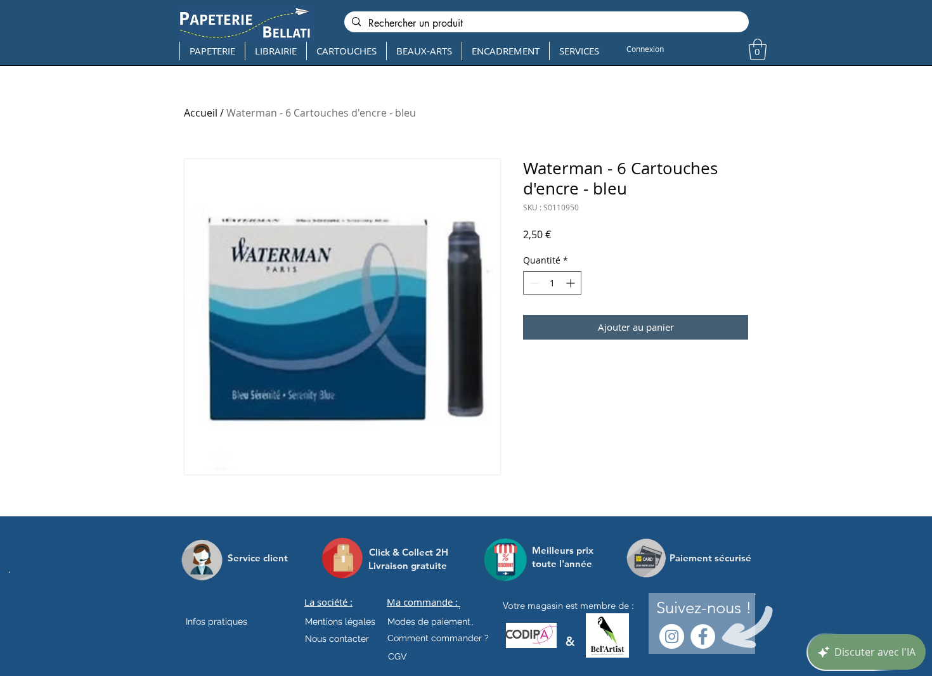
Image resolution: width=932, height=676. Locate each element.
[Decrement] (533, 283)
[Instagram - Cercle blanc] (671, 636)
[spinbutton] (552, 283)
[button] (758, 49)
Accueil (200, 113)
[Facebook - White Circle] (702, 636)
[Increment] (571, 283)
